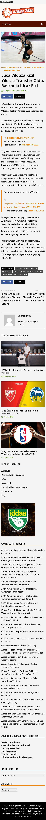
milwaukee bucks (34, 271)
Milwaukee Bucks (31, 67)
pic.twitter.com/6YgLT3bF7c (25, 207)
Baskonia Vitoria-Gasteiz (26, 268)
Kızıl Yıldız (17, 67)
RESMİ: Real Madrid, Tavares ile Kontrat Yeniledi (23, 371)
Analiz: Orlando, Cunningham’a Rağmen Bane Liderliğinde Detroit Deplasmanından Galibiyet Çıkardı (22, 723)
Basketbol (6, 483)
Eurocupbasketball (10, 748)
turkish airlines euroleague (14, 274)
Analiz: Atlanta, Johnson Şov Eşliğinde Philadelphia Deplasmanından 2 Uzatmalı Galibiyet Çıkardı (20, 574)
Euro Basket (7, 491)
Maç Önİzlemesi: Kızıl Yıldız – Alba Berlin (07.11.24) (19, 412)
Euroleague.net (9, 751)
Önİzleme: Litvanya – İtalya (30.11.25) (18, 645)
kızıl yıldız (6, 271)
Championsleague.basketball (15, 745)
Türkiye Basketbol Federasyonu (17, 757)
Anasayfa (5, 470)
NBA (42, 67)
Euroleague (6, 67)
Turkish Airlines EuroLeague (14, 487)
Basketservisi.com (10, 742)
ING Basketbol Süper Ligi (13, 475)
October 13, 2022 (30, 144)
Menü (8, 24)
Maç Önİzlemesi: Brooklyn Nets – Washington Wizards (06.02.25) (19, 453)
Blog (3, 495)
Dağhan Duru (10, 91)
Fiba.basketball (9, 754)
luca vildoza (19, 271)
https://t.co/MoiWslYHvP (20, 137)
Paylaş (8, 96)
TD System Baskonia (11, 70)
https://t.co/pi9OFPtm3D (17, 203)
